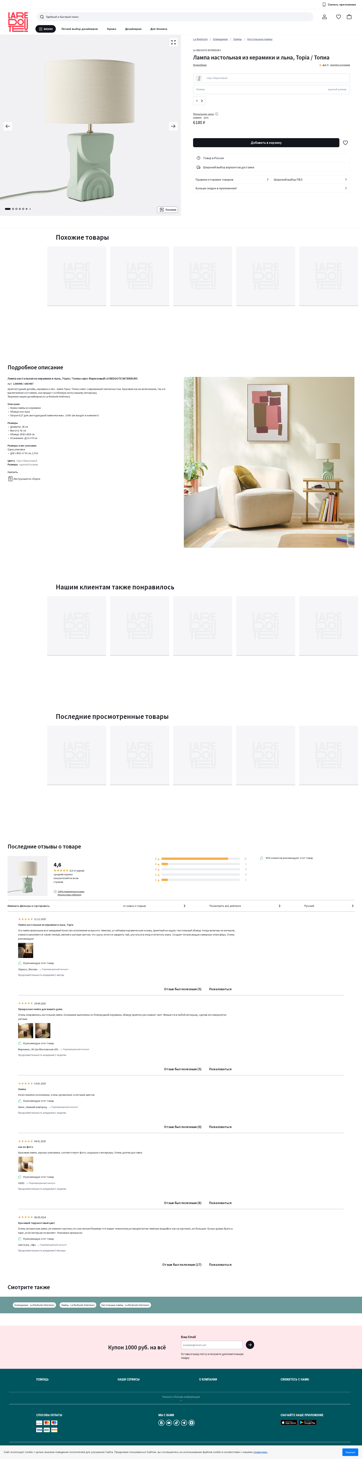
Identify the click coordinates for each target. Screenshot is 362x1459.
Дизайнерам (133, 28)
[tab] (8, 209)
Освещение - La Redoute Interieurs (34, 1305)
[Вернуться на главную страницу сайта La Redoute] (18, 22)
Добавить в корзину (266, 142)
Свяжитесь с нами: (295, 1379)
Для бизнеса (158, 28)
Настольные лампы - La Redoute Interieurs (125, 1305)
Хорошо (350, 1452)
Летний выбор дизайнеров (79, 28)
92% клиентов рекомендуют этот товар (289, 858)
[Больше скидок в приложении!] (346, 188)
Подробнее (200, 65)
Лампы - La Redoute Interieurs (78, 1305)
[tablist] (18, 209)
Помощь (42, 1379)
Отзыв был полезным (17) (182, 1264)
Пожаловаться (220, 989)
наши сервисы (129, 1379)
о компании (208, 1379)
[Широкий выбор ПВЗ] (346, 179)
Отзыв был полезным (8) (183, 1203)
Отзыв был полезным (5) (183, 989)
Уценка (111, 28)
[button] (349, 16)
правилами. (260, 1452)
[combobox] (154, 906)
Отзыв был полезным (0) (183, 1127)
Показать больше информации (181, 1396)
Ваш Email (188, 1337)
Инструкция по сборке (27, 478)
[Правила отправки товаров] (267, 179)
